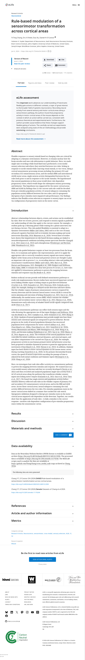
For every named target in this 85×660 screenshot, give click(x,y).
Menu (74, 5)
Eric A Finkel (27, 38)
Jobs (6, 594)
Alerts (7, 599)
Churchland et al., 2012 (40, 327)
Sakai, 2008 (20, 268)
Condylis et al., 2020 (40, 315)
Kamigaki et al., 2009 (43, 265)
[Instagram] (27, 613)
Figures (34, 83)
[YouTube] (32, 613)
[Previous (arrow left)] (1, 656)
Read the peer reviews (22, 64)
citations (68, 73)
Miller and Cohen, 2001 (39, 230)
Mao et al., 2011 (49, 300)
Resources (27, 602)
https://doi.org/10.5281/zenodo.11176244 (42, 459)
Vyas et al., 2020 (51, 339)
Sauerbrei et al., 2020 (58, 327)
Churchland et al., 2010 (31, 347)
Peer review (49, 83)
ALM (67, 533)
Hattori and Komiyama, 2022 (22, 265)
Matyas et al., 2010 (63, 300)
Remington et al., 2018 (50, 329)
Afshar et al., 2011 (58, 325)
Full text (21, 83)
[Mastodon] (22, 613)
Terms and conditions (12, 604)
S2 (12, 536)
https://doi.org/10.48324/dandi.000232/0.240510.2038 (39, 456)
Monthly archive (30, 597)
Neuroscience (16, 16)
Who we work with (11, 597)
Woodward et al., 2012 (25, 245)
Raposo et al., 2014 (26, 334)
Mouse (13, 544)
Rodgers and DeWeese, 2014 (61, 312)
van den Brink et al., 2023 (40, 273)
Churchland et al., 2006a (20, 327)
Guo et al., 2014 (66, 295)
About (7, 592)
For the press (28, 599)
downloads (57, 73)
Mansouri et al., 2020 (42, 235)
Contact (8, 602)
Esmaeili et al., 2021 (36, 285)
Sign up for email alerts (42, 559)
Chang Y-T (15, 478)
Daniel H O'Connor (47, 38)
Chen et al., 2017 (22, 305)
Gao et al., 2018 (58, 332)
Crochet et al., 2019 (19, 285)
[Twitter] (16, 613)
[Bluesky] (6, 613)
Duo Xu (36, 38)
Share (49, 65)
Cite (62, 60)
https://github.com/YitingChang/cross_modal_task (30, 463)
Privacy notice (43, 564)
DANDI (39, 478)
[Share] (3, 654)
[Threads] (37, 613)
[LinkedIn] (11, 613)
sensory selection (59, 533)
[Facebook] (6, 617)
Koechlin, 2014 (27, 235)
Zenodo (39, 489)
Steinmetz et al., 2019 (57, 315)
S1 (71, 533)
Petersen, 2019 (50, 285)
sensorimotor (38, 533)
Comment (62, 66)
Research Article (17, 13)
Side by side (62, 83)
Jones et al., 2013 (27, 243)
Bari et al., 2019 (61, 263)
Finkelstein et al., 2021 (43, 332)
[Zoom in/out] (7, 654)
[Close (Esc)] (1, 654)
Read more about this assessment (30, 139)
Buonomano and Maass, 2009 (29, 329)
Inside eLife (28, 594)
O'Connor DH (25, 478)
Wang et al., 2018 (22, 359)
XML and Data (28, 604)
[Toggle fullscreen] (5, 654)
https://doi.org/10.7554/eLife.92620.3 (34, 51)
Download (50, 60)
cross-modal (48, 533)
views (46, 73)
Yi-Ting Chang (16, 38)
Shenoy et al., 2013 (48, 347)
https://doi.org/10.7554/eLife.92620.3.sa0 (30, 134)
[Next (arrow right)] (3, 656)
